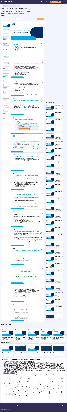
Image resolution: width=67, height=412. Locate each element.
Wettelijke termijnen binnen (9, 363)
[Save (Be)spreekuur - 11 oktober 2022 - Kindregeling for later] (62, 174)
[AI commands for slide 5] (42, 100)
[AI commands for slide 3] (42, 63)
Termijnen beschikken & (8, 372)
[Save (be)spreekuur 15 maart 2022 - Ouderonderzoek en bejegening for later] (62, 246)
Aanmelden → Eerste (8, 374)
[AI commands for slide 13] (42, 250)
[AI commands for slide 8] (42, 157)
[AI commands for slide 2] (42, 44)
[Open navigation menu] (1, 1)
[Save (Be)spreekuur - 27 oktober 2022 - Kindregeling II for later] (62, 260)
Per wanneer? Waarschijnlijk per (10, 395)
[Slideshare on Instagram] (61, 409)
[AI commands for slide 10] (42, 194)
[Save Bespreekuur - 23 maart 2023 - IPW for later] (62, 210)
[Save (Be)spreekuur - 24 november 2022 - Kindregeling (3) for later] (62, 275)
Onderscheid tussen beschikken (10, 370)
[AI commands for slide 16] (42, 306)
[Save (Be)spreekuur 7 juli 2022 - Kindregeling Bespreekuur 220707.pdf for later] (62, 303)
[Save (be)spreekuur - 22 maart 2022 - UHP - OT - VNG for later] (62, 217)
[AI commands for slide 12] (42, 232)
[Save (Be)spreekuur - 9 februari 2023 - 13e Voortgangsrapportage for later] (62, 167)
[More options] (22, 19)
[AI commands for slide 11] (42, 213)
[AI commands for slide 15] (42, 288)
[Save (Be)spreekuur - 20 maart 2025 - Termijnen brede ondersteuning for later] (62, 116)
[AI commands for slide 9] (42, 175)
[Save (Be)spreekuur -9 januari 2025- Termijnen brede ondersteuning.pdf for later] (62, 109)
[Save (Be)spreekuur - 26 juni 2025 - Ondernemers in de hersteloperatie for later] (38, 354)
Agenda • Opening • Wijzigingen (10, 362)
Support (6, 405)
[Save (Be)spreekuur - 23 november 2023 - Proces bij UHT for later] (62, 231)
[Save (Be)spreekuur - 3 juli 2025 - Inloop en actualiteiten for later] (62, 159)
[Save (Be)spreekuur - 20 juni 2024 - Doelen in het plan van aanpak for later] (62, 296)
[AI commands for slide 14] (42, 269)
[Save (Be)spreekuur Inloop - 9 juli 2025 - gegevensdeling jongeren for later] (62, 311)
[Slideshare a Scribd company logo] (8, 1)
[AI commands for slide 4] (42, 82)
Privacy (13, 405)
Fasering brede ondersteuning (9, 373)
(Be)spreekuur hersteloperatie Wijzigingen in (12, 361)
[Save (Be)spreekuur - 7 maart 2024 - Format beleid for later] (62, 253)
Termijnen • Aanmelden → (9, 366)
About (2, 405)
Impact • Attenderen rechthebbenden (11, 396)
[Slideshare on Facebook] (63, 409)
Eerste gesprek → (7, 380)
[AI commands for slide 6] (42, 119)
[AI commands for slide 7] (42, 138)
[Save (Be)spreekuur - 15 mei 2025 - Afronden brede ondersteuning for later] (62, 145)
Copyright (18, 405)
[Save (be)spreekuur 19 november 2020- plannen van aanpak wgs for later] (62, 267)
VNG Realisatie (9, 5)
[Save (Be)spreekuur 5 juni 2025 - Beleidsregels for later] (62, 138)
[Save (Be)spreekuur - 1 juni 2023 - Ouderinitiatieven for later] (62, 282)
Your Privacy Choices (27, 405)
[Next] (66, 334)
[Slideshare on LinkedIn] (65, 409)
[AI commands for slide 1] (42, 26)
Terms (10, 405)
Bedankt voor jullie (7, 398)
